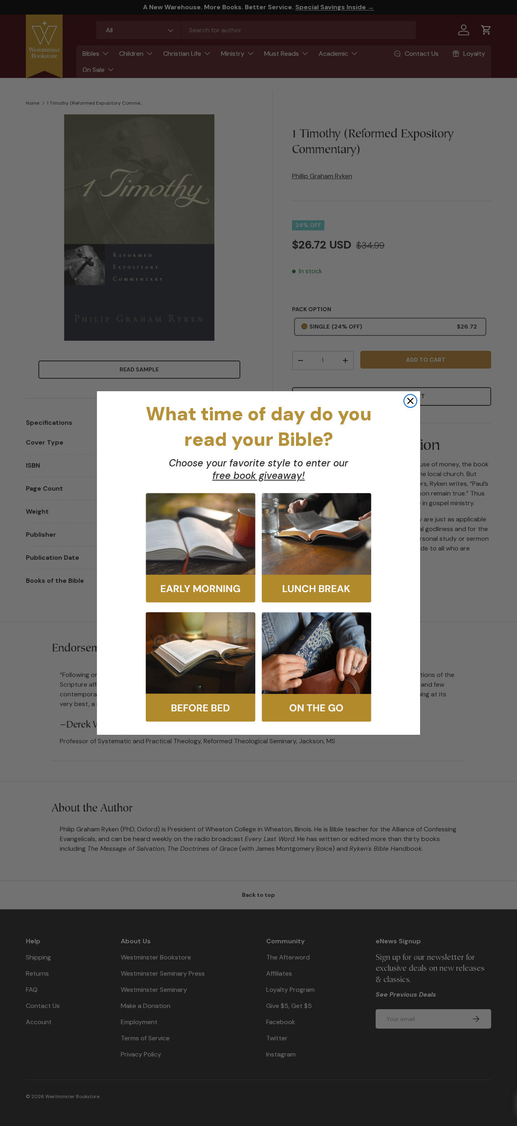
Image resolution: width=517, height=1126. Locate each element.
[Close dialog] (410, 400)
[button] (200, 547)
